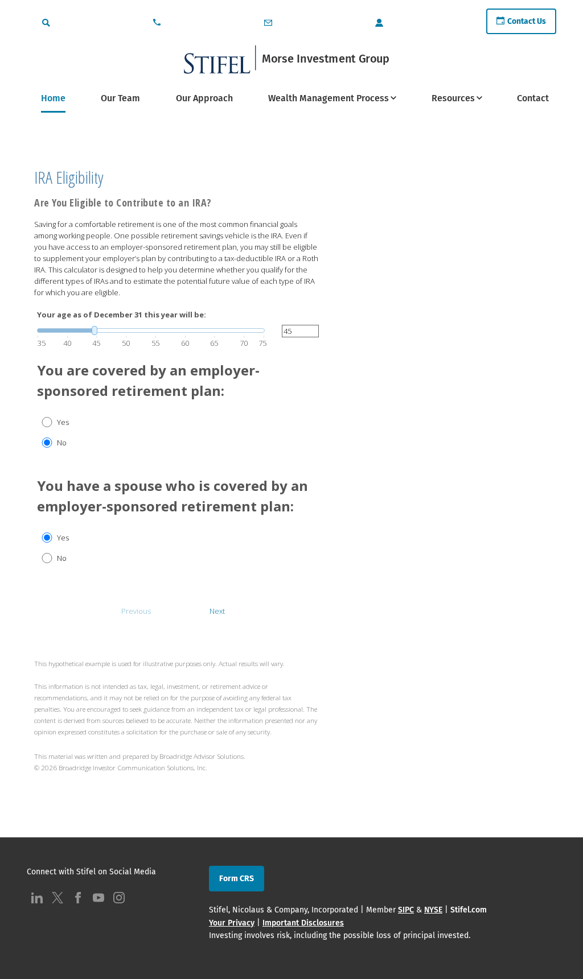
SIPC (406, 910)
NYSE (433, 910)
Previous (136, 611)
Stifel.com (468, 910)
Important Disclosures (303, 923)
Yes (63, 422)
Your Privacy (231, 923)
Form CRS (236, 878)
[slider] (151, 330)
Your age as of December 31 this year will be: (121, 314)
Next (217, 611)
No (62, 442)
